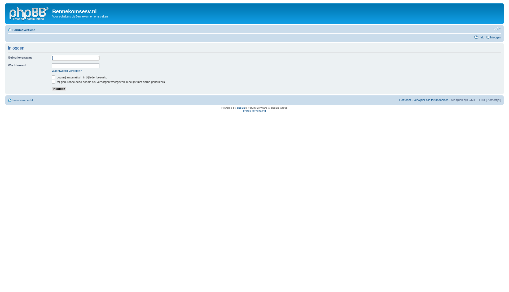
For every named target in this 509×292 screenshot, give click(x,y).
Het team (405, 99)
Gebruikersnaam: (20, 57)
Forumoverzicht (23, 30)
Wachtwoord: (17, 65)
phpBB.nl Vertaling (254, 110)
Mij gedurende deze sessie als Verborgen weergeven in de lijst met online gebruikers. (111, 81)
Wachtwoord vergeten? (67, 70)
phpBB (241, 107)
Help (481, 37)
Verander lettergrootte (497, 28)
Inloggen (495, 37)
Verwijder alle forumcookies (431, 99)
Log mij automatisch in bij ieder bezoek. (81, 77)
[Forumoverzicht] (29, 13)
